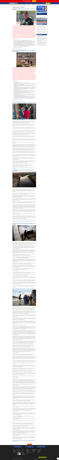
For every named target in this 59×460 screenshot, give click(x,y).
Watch (28, 3)
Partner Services (39, 449)
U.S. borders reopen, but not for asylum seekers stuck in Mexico (24, 102)
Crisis (16, 221)
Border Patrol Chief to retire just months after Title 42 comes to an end (23, 9)
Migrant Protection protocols (22, 221)
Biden (14, 101)
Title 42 (20, 101)
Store (31, 3)
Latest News (39, 34)
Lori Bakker (27, 451)
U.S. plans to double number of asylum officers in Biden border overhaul (23, 224)
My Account (29, 446)
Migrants (18, 101)
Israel (22, 452)
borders (16, 101)
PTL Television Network (28, 452)
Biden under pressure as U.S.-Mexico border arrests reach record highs (23, 170)
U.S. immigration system (30, 440)
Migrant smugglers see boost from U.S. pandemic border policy (24, 288)
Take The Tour (33, 451)
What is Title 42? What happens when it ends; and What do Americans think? (23, 51)
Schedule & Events (14, 451)
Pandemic (16, 440)
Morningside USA (34, 449)
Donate (43, 3)
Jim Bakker (13, 3)
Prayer (40, 3)
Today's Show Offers (41, 446)
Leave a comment (23, 101)
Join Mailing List (39, 451)
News (34, 3)
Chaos (14, 221)
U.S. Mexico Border (32, 221)
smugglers (18, 440)
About (37, 3)
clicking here (20, 47)
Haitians (18, 221)
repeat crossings (27, 221)
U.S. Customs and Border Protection (24, 440)
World (22, 451)
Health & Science (23, 454)
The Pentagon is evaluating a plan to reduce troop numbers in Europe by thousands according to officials (42, 29)
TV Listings (14, 452)
